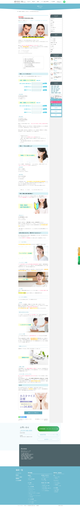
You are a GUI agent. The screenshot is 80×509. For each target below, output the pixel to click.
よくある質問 (53, 1)
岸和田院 (56, 111)
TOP (17, 11)
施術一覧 (33, 1)
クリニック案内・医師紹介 (45, 1)
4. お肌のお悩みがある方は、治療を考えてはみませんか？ (31, 62)
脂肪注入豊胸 (56, 490)
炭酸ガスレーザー (31, 484)
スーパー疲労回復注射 (45, 490)
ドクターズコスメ (45, 489)
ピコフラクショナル (32, 489)
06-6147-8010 (22, 432)
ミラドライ (30, 480)
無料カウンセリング (27, 390)
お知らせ (52, 20)
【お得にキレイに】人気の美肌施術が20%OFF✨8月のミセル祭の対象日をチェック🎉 (58, 64)
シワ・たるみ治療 (35, 20)
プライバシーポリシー (20, 505)
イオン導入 (30, 494)
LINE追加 (47, 429)
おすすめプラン (53, 18)
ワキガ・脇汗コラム (53, 27)
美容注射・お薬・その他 (41, 20)
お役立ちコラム (59, 1)
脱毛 (51, 37)
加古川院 (46, 20)
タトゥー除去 (44, 480)
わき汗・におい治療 (53, 44)
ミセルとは (28, 1)
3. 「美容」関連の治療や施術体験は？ (29, 61)
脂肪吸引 (52, 49)
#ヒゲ (56, 91)
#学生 (52, 91)
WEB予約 (48, 434)
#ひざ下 (57, 87)
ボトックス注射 (31, 503)
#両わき (52, 87)
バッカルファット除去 (58, 485)
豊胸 (51, 51)
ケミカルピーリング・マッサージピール (34, 495)
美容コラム (27, 11)
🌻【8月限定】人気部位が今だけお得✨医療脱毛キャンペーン (57, 78)
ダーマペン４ (31, 490)
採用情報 (37, 505)
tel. (26, 431)
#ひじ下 (55, 87)
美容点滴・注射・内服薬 (45, 485)
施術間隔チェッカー (48, 439)
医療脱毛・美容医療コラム (22, 11)
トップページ (18, 473)
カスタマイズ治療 (20, 338)
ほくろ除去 (52, 46)
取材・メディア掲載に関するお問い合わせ (30, 505)
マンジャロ (44, 484)
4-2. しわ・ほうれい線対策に (29, 65)
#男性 (54, 91)
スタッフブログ (53, 29)
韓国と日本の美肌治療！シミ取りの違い (58, 74)
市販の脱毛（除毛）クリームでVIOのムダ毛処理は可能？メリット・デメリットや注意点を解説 (58, 69)
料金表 (38, 1)
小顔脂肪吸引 (56, 484)
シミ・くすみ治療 (30, 20)
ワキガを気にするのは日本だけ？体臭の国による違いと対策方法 (58, 59)
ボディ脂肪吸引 (57, 489)
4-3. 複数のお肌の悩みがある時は (30, 66)
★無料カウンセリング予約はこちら (33, 412)
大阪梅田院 (56, 107)
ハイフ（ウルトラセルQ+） (33, 500)
